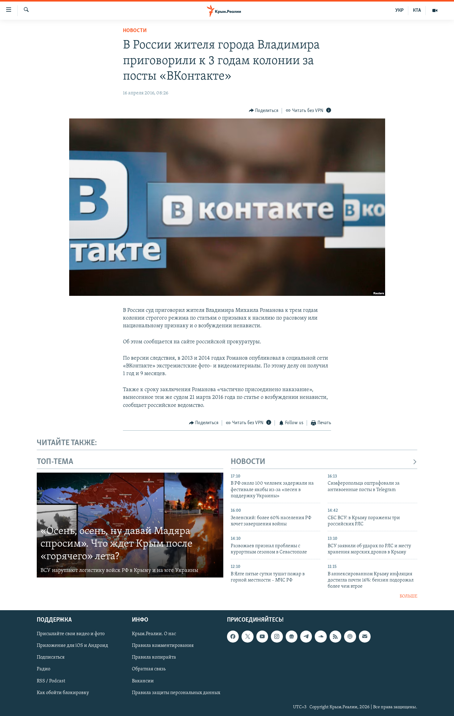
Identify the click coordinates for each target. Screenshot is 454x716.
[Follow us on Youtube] (262, 637)
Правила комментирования (163, 646)
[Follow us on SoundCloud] (320, 637)
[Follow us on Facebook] (233, 637)
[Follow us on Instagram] (277, 637)
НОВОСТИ (248, 462)
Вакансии (143, 681)
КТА (417, 10)
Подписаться (51, 657)
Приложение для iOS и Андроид (72, 646)
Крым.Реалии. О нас (154, 634)
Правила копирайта (154, 657)
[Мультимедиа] (435, 10)
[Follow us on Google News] (291, 637)
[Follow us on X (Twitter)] (247, 637)
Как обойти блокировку (63, 692)
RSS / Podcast (51, 681)
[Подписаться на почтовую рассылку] (365, 637)
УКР (399, 10)
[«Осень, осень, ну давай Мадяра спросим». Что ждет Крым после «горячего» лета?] (130, 525)
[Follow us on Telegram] (306, 637)
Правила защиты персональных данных (176, 692)
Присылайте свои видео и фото (71, 634)
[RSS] (335, 637)
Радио (43, 669)
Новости (135, 31)
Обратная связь (149, 669)
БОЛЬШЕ (408, 596)
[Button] (264, 111)
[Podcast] (350, 637)
